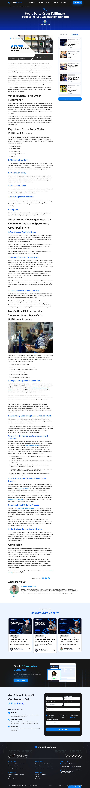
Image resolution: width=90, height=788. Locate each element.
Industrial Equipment (40, 766)
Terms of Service (70, 785)
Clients (44, 774)
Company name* (68, 696)
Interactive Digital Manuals (14, 766)
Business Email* (50, 701)
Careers (37, 776)
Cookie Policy (79, 785)
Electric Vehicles (39, 768)
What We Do (38, 774)
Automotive (50, 768)
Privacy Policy (62, 785)
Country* (48, 707)
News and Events (12, 778)
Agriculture (50, 766)
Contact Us (38, 778)
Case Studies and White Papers (16, 774)
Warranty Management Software (16, 768)
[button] (32, 2)
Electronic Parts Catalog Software (16, 763)
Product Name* (50, 713)
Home (9, 6)
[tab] (63, 34)
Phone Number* (68, 701)
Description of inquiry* (52, 719)
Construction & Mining (40, 763)
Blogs (13, 6)
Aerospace (50, 763)
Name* (48, 696)
